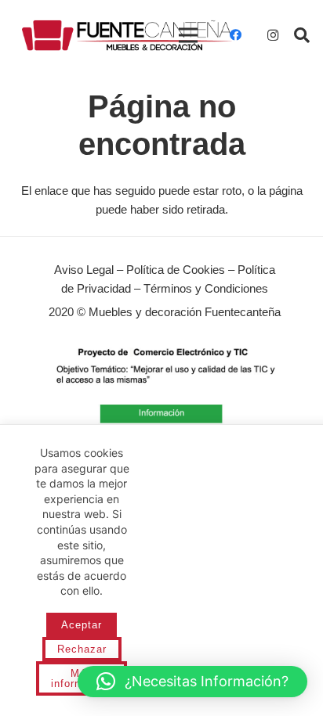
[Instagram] (273, 35)
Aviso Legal (84, 269)
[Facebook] (235, 35)
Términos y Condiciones (205, 288)
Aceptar (81, 625)
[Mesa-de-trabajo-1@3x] (127, 35)
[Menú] (188, 35)
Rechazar (82, 649)
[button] (302, 35)
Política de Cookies (175, 269)
